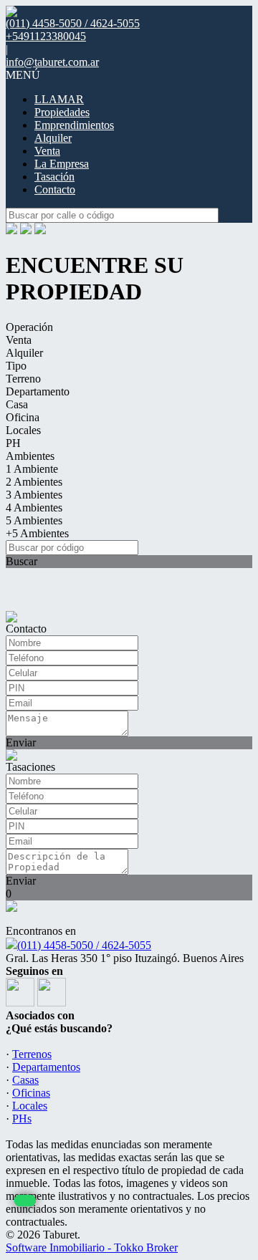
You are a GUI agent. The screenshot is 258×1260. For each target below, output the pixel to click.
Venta (47, 151)
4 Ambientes (34, 507)
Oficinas (31, 1093)
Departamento (38, 391)
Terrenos (32, 1054)
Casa (17, 404)
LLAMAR (59, 99)
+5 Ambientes (37, 533)
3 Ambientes (34, 495)
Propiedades (62, 112)
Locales (23, 430)
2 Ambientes (34, 482)
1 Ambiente (32, 469)
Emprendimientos (74, 125)
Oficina (22, 417)
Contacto (54, 189)
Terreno (23, 378)
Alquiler (53, 138)
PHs (22, 1118)
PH (13, 443)
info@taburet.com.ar (52, 62)
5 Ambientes (34, 520)
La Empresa (61, 164)
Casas (25, 1080)
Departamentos (46, 1067)
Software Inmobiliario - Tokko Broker (92, 1247)
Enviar (21, 742)
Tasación (54, 176)
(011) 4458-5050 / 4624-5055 (84, 945)
